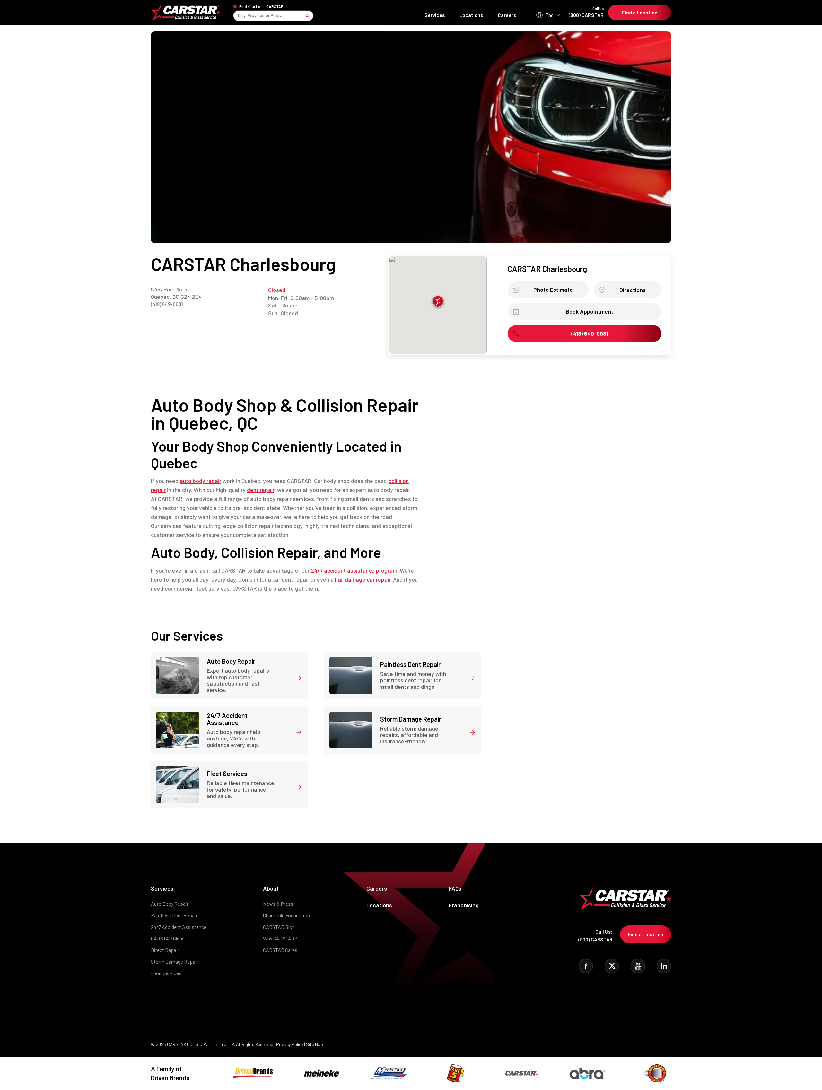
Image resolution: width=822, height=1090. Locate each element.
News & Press (278, 904)
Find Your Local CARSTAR (261, 6)
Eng (549, 15)
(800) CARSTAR (586, 12)
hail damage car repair (362, 579)
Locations (471, 15)
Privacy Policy (289, 1044)
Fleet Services (166, 973)
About (271, 888)
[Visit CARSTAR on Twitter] (612, 966)
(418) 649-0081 (167, 304)
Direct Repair (165, 950)
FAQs (455, 888)
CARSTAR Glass (168, 938)
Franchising (464, 905)
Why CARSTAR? (280, 938)
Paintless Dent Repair (174, 915)
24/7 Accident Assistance (178, 927)
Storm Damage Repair (174, 961)
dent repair (260, 489)
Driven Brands (170, 1078)
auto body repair (200, 480)
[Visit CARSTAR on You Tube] (638, 966)
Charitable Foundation (286, 915)
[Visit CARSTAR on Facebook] (586, 966)
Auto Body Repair (169, 904)
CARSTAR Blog (279, 927)
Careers (507, 15)
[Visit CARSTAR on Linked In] (664, 966)
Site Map (314, 1044)
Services (434, 15)
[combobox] (238, 15)
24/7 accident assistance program (354, 570)
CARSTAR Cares (280, 950)
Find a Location (640, 12)
